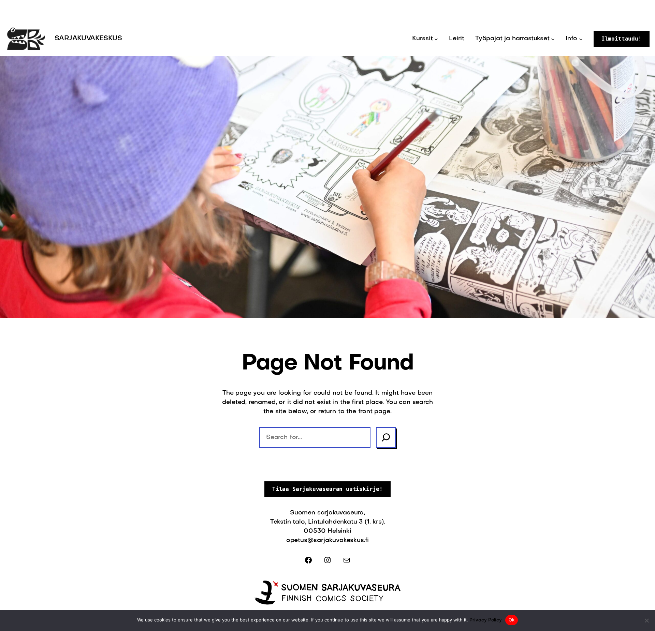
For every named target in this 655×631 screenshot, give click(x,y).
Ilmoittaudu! (621, 38)
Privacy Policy (485, 620)
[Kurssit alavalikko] (436, 39)
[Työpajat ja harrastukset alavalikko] (553, 39)
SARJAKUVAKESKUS (88, 38)
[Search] (386, 437)
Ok (512, 619)
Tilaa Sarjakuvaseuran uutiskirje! (327, 489)
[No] (646, 620)
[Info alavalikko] (581, 39)
